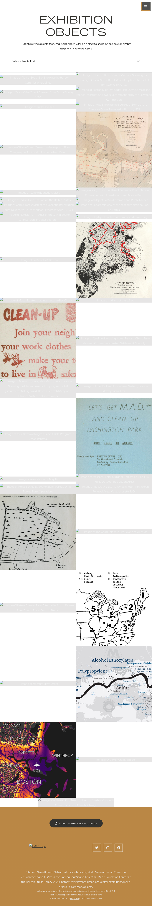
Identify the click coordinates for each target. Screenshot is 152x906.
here (100, 894)
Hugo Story (75, 898)
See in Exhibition (38, 82)
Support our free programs (78, 823)
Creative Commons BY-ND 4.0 (101, 890)
